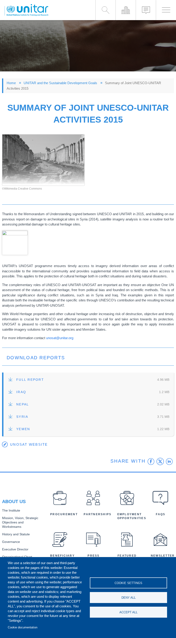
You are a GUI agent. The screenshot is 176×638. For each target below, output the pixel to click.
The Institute (11, 510)
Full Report (30, 379)
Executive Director (15, 549)
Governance (11, 542)
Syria (22, 416)
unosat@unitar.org (59, 338)
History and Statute (16, 534)
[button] (43, 160)
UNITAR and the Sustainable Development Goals (60, 83)
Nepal (22, 404)
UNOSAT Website (29, 444)
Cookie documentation (22, 627)
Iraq (21, 392)
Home (11, 83)
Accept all (128, 612)
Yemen (23, 429)
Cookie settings (128, 583)
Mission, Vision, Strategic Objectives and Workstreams (20, 522)
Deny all (128, 597)
